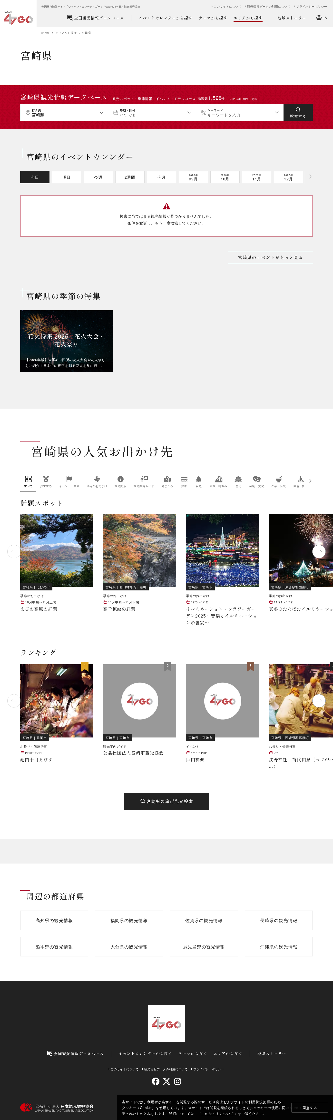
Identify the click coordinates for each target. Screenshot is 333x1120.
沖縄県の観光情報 (278, 946)
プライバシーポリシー (311, 6)
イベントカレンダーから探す (165, 18)
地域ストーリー (291, 18)
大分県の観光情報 (129, 946)
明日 (66, 177)
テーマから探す (212, 18)
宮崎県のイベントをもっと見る (270, 257)
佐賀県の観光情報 (204, 920)
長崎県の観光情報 (278, 920)
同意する (310, 1107)
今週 (98, 177)
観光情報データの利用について (269, 6)
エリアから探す (248, 18)
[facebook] (155, 1081)
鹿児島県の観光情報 (204, 946)
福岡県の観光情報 (129, 920)
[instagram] (177, 1081)
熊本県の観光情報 (54, 946)
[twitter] (166, 1081)
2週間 (130, 177)
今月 (161, 177)
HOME (45, 32)
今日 (35, 177)
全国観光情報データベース (99, 18)
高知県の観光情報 (54, 920)
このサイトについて (217, 1113)
